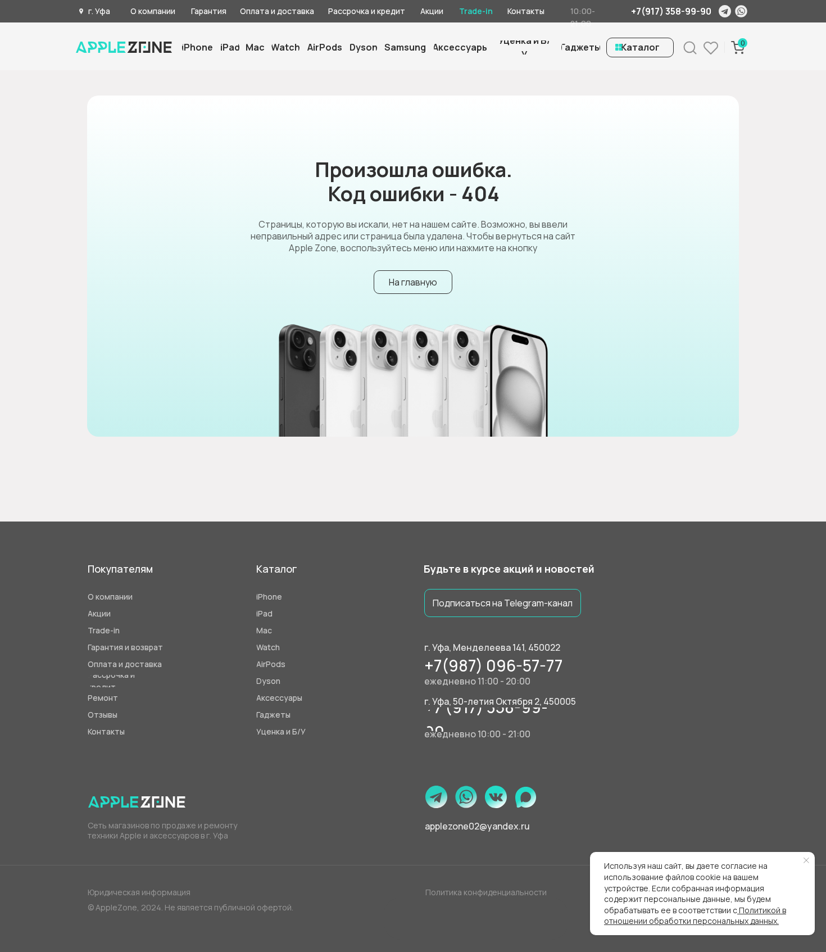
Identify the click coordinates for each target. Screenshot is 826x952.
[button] (524, 47)
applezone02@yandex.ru (477, 826)
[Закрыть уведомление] (806, 860)
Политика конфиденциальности (486, 892)
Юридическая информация (139, 892)
